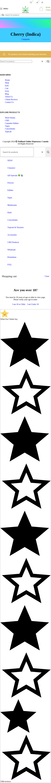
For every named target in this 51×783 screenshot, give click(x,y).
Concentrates (10, 129)
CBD (7, 120)
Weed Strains (10, 118)
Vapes (7, 126)
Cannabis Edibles (12, 123)
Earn (7, 86)
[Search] (48, 61)
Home (7, 80)
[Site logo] (25, 13)
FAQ (7, 91)
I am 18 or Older (18, 304)
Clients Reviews (11, 99)
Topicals (8, 132)
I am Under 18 (33, 304)
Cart (6, 88)
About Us (9, 97)
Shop (7, 83)
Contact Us (9, 102)
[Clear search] (42, 61)
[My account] (42, 2)
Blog (7, 94)
